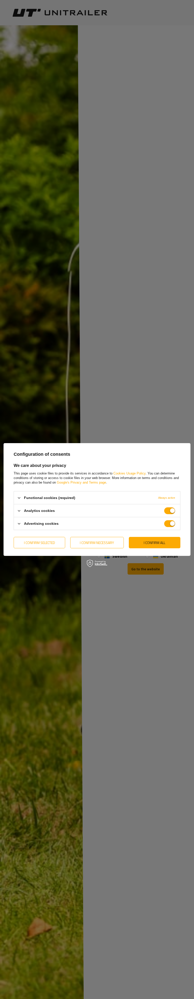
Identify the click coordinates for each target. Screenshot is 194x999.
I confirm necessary (97, 542)
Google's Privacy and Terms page (81, 482)
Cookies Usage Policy (129, 473)
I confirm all (154, 542)
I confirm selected (39, 542)
